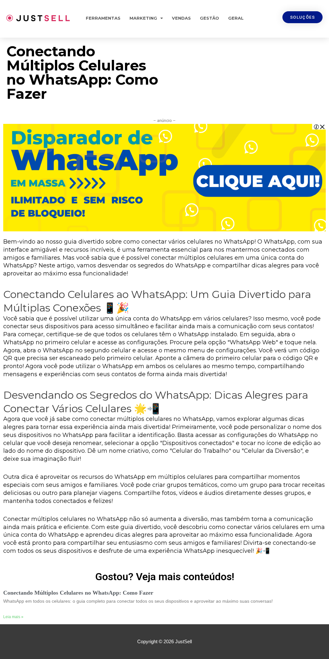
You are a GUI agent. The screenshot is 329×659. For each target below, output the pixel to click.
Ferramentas (103, 18)
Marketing (143, 18)
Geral (236, 18)
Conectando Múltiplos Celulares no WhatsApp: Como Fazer (78, 592)
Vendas (181, 18)
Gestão (209, 18)
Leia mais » (13, 617)
